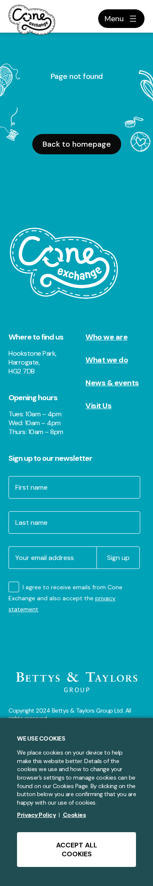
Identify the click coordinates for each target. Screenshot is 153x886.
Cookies (74, 815)
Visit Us (98, 406)
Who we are (106, 337)
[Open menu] (121, 18)
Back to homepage (76, 144)
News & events (112, 383)
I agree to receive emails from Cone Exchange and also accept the (65, 598)
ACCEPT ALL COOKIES (76, 849)
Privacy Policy (36, 815)
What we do (106, 360)
